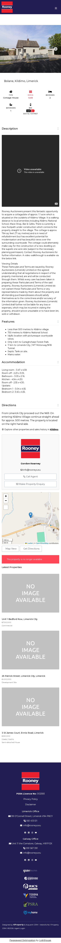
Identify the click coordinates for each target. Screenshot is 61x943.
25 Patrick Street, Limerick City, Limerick (23, 676)
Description (10, 128)
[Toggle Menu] (56, 8)
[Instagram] (32, 833)
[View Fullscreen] (6, 507)
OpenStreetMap (42, 543)
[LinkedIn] (29, 833)
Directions (9, 405)
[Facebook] (25, 833)
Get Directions (31, 548)
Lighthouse (45, 940)
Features (8, 321)
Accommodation (13, 362)
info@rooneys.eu (32, 470)
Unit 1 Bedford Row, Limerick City (19, 619)
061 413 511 (31, 820)
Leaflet (30, 543)
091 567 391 (31, 848)
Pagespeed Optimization (22, 940)
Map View (11, 548)
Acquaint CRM (32, 925)
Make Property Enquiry (31, 484)
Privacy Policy (30, 799)
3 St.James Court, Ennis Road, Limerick (23, 732)
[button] (30, 515)
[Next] (55, 49)
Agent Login (19, 928)
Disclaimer (30, 804)
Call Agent (31, 476)
